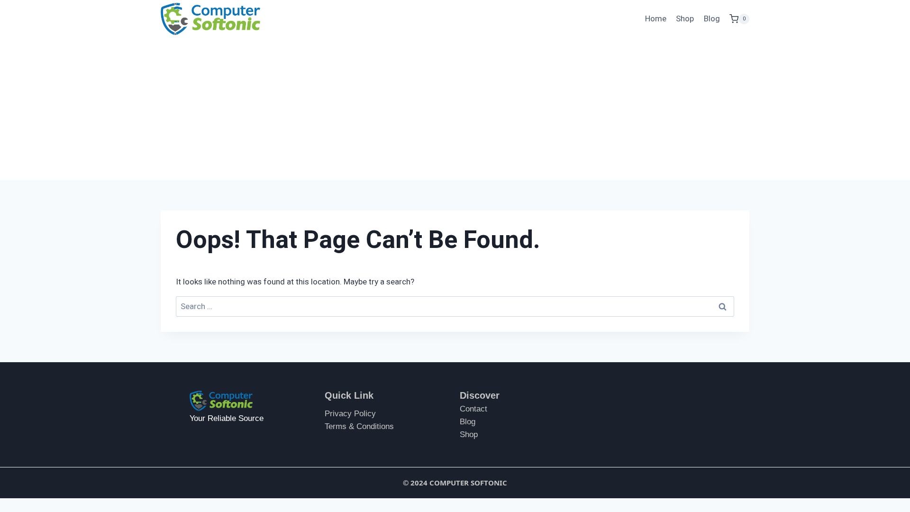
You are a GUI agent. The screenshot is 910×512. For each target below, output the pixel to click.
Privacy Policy (350, 413)
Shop (685, 19)
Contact (473, 408)
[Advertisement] (455, 109)
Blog (712, 19)
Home (655, 19)
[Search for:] (455, 306)
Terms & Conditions (359, 426)
